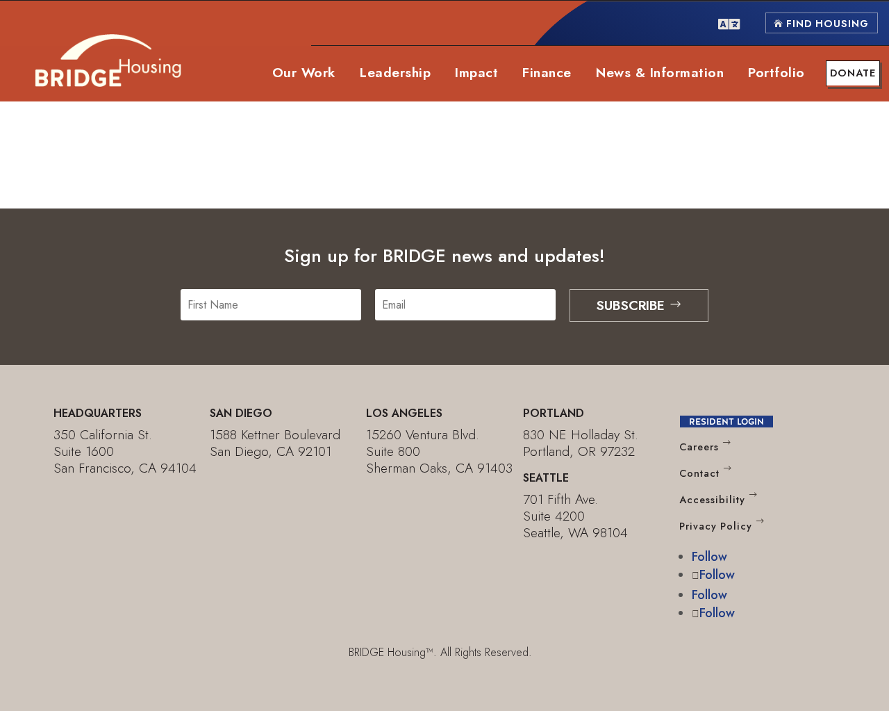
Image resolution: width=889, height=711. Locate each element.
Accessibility (712, 500)
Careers (699, 448)
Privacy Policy (715, 526)
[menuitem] (729, 23)
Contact (699, 473)
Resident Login (726, 421)
